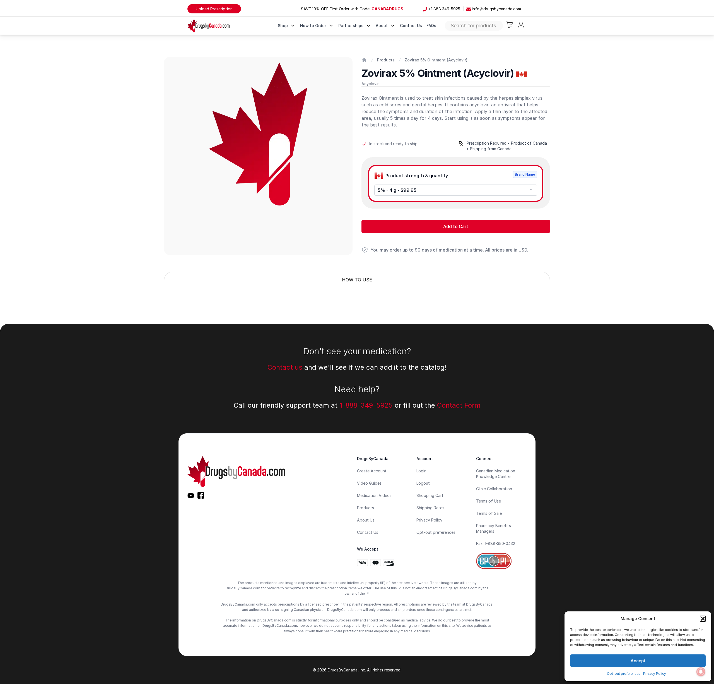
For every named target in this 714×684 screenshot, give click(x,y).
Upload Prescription (214, 8)
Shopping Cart (429, 495)
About (383, 25)
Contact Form (459, 405)
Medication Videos (374, 495)
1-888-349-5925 (366, 405)
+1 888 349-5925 (443, 8)
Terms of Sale (489, 513)
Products (386, 60)
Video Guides (369, 483)
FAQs (431, 25)
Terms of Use (488, 501)
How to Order (314, 25)
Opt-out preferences (623, 673)
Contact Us (411, 25)
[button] (703, 618)
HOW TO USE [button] (357, 280)
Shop (284, 25)
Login (421, 470)
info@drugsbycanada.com (496, 8)
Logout (423, 483)
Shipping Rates (430, 507)
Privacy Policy (654, 673)
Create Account (372, 470)
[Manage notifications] (700, 671)
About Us (366, 520)
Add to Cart (455, 226)
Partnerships (352, 25)
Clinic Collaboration (494, 488)
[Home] (364, 60)
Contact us (284, 367)
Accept (638, 660)
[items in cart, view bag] (509, 24)
